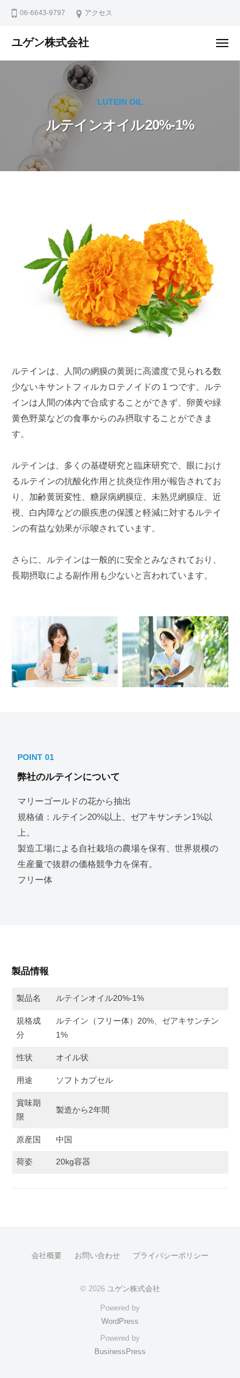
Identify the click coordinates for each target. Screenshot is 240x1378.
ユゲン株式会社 (50, 42)
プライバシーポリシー (171, 1255)
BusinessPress (120, 1351)
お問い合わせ (97, 1255)
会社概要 (46, 1255)
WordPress (120, 1321)
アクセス (98, 13)
